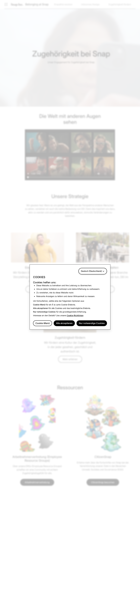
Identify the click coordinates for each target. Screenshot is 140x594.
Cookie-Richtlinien (75, 315)
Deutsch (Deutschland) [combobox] (91, 271)
